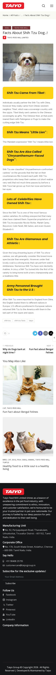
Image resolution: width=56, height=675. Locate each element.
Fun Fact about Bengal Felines (20, 411)
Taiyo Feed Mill (21, 28)
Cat (4, 408)
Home (5, 15)
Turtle (6, 462)
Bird (5, 459)
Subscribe (10, 583)
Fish (19, 459)
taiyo (31, 320)
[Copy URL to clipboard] (51, 333)
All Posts (15, 15)
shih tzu (7, 320)
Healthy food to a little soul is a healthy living (26, 468)
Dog (7, 28)
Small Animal (28, 459)
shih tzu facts (19, 320)
